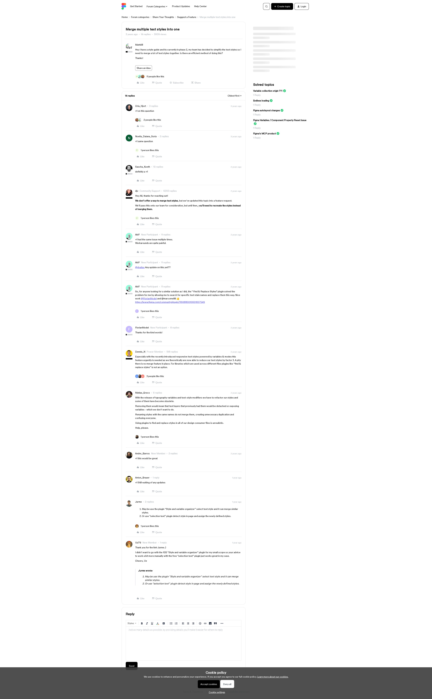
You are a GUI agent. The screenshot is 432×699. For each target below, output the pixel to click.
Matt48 (139, 44)
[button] (282, 6)
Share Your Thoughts (163, 17)
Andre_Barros (142, 453)
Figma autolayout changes (266, 110)
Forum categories (140, 17)
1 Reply (257, 95)
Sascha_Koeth (142, 166)
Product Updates (181, 6)
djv (136, 191)
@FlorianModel (149, 298)
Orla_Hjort (140, 106)
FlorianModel (142, 327)
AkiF (137, 234)
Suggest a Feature (186, 17)
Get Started (136, 6)
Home (125, 17)
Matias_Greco (142, 392)
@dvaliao (140, 267)
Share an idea (144, 68)
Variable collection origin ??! (267, 90)
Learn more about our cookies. (272, 676)
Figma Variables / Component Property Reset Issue (279, 120)
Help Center (200, 6)
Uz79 (138, 542)
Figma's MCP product (264, 133)
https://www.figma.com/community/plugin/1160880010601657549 (170, 302)
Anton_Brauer (142, 477)
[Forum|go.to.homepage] (124, 6)
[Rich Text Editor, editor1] (183, 643)
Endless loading (261, 100)
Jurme (138, 501)
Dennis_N (140, 351)
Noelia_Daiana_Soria (146, 136)
